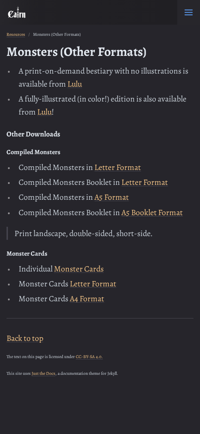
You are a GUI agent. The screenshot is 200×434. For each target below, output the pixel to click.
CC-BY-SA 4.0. (89, 356)
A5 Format (111, 197)
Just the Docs (43, 373)
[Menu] (188, 12)
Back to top (25, 338)
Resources (16, 34)
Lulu (74, 83)
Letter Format (117, 167)
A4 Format (87, 298)
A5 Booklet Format (152, 212)
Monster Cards (79, 268)
